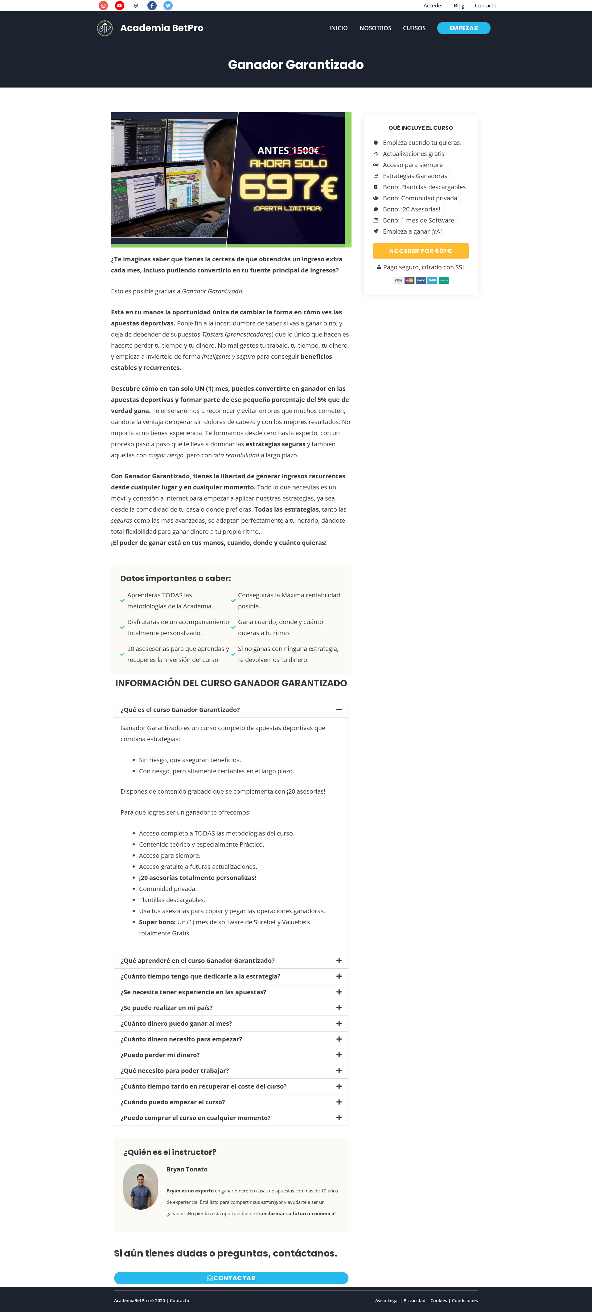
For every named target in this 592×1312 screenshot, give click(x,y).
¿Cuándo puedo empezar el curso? (173, 1102)
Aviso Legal (387, 1300)
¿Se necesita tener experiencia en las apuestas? (193, 992)
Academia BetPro (162, 28)
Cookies (438, 1300)
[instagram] (106, 5)
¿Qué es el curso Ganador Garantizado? (180, 709)
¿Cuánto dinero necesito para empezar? (181, 1039)
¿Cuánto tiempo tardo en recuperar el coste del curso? (204, 1086)
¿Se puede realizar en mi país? (167, 1007)
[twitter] (168, 5)
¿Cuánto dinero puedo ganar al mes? (176, 1023)
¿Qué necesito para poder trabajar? (175, 1070)
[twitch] (138, 5)
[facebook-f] (154, 5)
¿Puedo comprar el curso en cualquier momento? (196, 1118)
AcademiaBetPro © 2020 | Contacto (151, 1300)
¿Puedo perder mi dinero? (160, 1055)
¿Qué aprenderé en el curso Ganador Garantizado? (198, 960)
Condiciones (465, 1300)
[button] (464, 28)
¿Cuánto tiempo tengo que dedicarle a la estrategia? (201, 976)
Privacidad (415, 1300)
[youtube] (122, 5)
